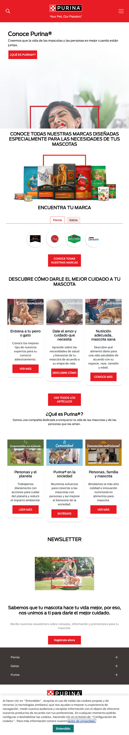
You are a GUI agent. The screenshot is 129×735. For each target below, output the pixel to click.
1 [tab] (62, 124)
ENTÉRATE (64, 513)
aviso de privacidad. (82, 721)
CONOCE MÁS (103, 376)
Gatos (73, 220)
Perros (57, 220)
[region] (64, 715)
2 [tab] (66, 124)
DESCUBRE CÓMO (64, 372)
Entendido (63, 728)
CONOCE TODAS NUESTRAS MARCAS (64, 260)
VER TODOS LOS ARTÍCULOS (64, 399)
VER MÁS (25, 368)
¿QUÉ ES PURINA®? (23, 54)
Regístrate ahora (64, 640)
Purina (15, 674)
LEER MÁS (25, 509)
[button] (121, 11)
